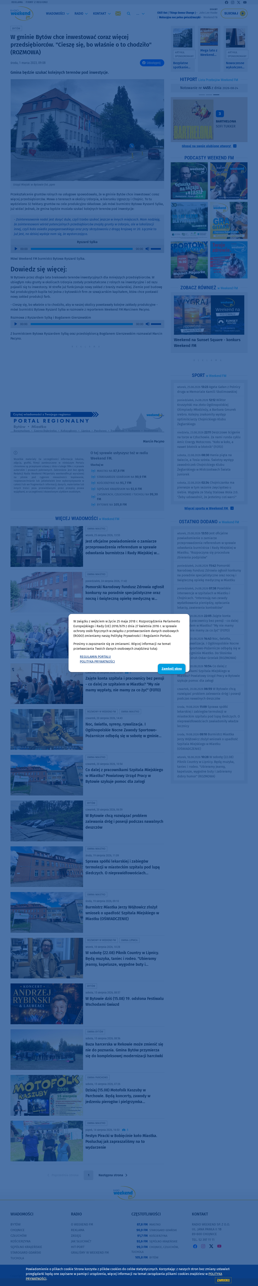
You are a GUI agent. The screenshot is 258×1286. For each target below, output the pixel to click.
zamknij (223, 1280)
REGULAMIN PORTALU (95, 657)
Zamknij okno (172, 669)
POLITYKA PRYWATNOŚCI (97, 661)
